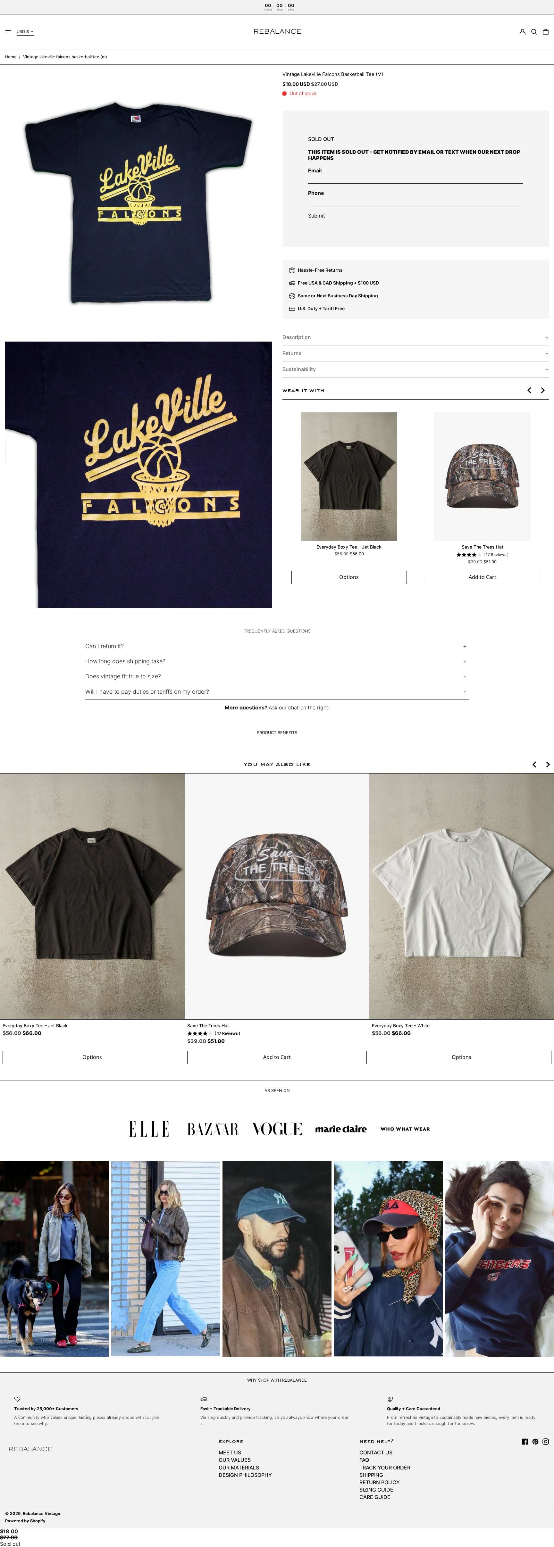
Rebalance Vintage (41, 1513)
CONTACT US (375, 1452)
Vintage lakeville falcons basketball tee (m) (65, 56)
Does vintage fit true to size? (123, 676)
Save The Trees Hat (482, 547)
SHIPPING (371, 1475)
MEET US (230, 1452)
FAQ (364, 1460)
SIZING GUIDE (376, 1489)
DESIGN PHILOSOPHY (245, 1475)
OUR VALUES (235, 1460)
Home (10, 56)
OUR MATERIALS (239, 1467)
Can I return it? (104, 646)
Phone (316, 193)
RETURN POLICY (379, 1482)
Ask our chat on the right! (299, 707)
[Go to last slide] (529, 390)
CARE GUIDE (374, 1497)
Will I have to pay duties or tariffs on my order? (147, 691)
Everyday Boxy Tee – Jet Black (349, 547)
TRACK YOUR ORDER (384, 1467)
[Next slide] (542, 390)
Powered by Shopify (25, 1520)
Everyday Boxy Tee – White (401, 1025)
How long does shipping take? (125, 661)
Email (315, 170)
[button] (534, 31)
